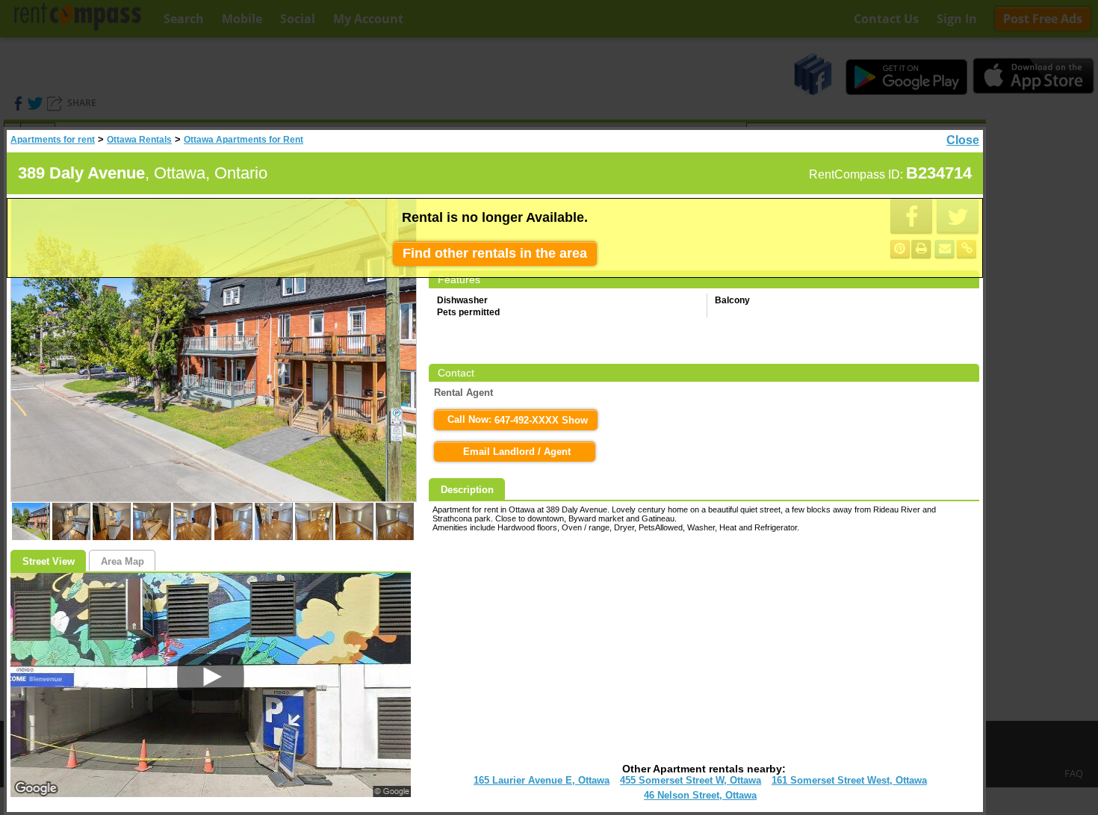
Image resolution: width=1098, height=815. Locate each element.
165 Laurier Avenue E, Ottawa (542, 780)
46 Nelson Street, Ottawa (700, 795)
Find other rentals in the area (495, 253)
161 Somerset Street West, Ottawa (849, 780)
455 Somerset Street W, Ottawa (690, 780)
